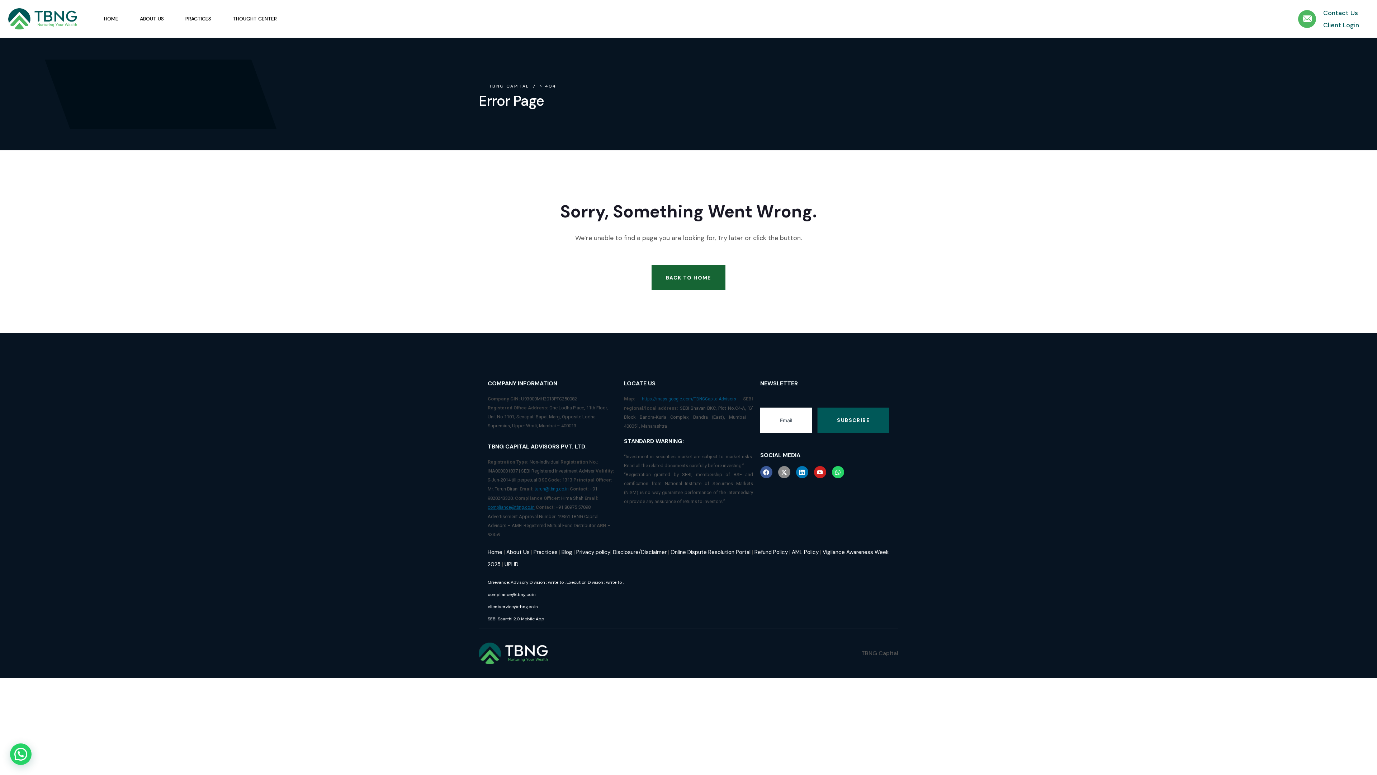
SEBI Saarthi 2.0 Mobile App (516, 619)
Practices (198, 18)
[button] (21, 754)
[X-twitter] (784, 472)
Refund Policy (771, 552)
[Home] (43, 19)
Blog (567, 552)
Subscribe (853, 420)
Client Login (1341, 25)
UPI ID (512, 564)
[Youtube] (820, 472)
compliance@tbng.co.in (511, 507)
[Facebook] (766, 472)
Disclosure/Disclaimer (640, 552)
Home (111, 18)
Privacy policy (593, 552)
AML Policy (805, 552)
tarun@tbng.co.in (552, 489)
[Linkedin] (802, 472)
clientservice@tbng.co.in (513, 607)
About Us (152, 18)
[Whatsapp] (838, 472)
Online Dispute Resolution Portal (711, 552)
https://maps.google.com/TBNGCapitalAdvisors (689, 398)
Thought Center (255, 18)
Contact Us (1340, 13)
